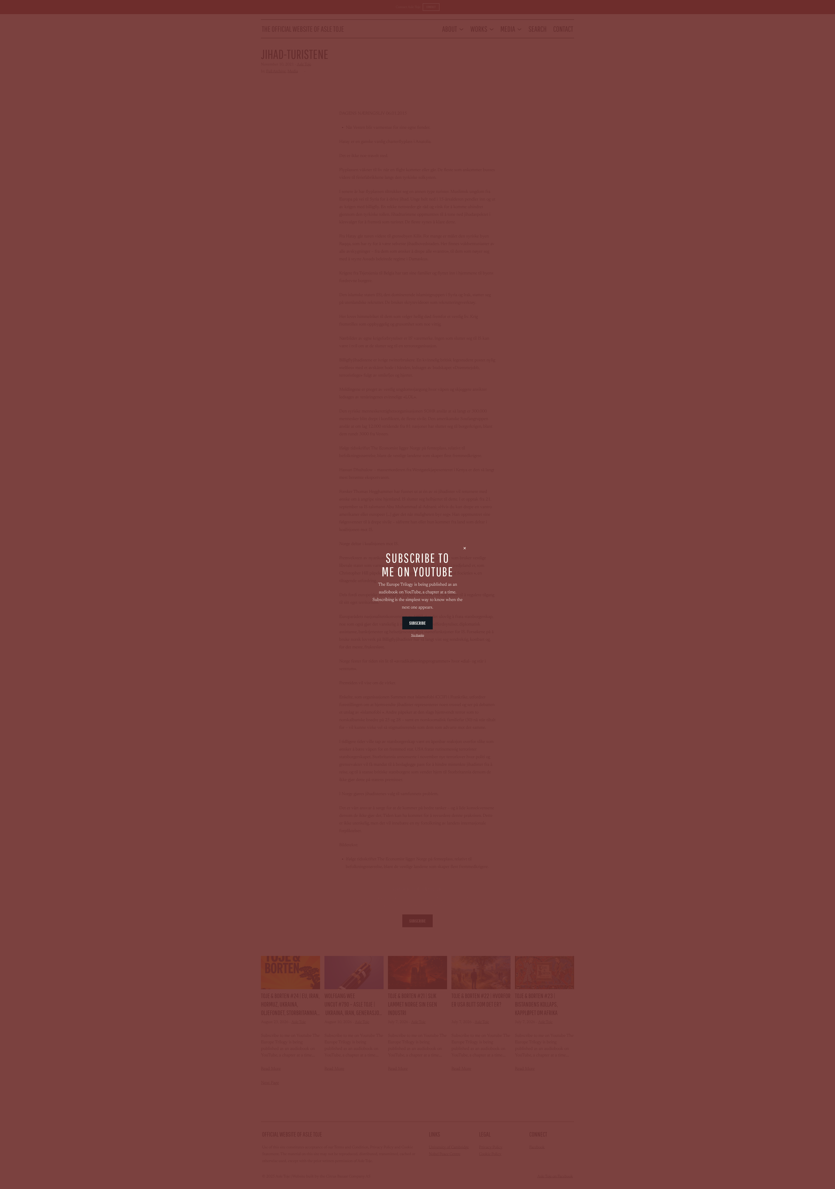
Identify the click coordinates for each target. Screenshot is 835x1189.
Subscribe (417, 622)
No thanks (417, 635)
